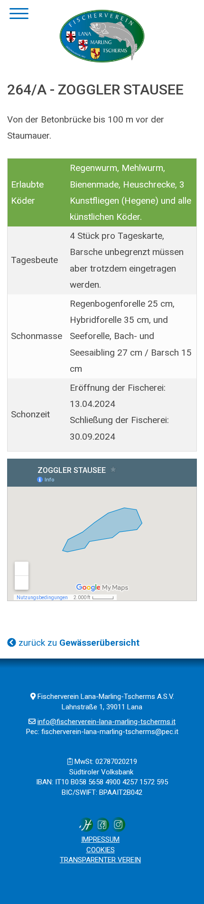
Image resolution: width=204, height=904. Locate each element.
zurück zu (77, 642)
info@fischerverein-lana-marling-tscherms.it (106, 721)
